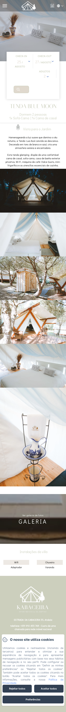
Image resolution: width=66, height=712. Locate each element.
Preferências (33, 699)
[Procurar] (21, 89)
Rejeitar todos (17, 688)
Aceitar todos (49, 688)
